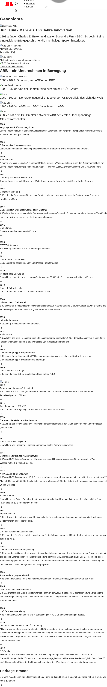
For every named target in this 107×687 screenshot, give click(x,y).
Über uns (30, 3)
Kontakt (29, 7)
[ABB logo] (9, 4)
